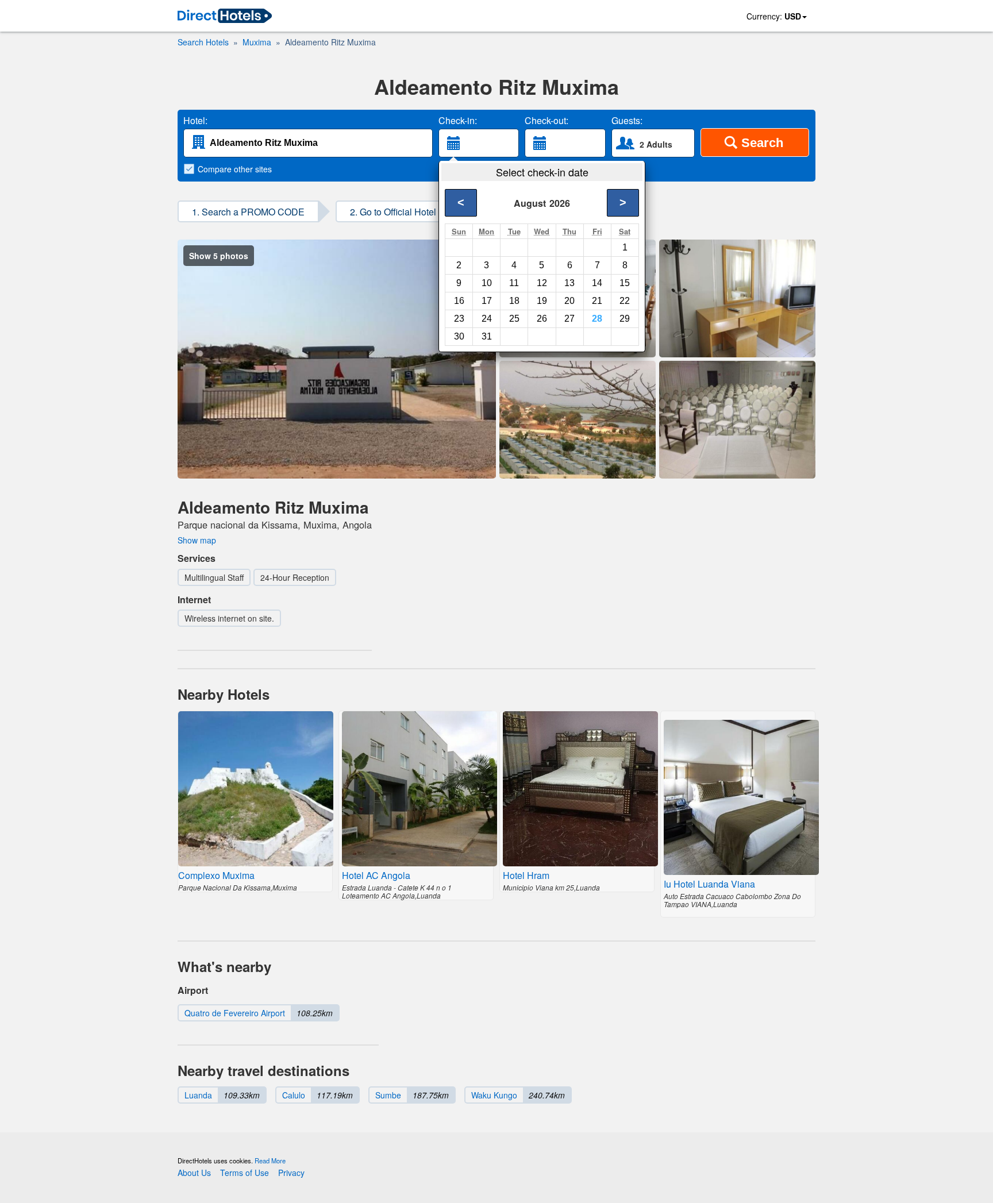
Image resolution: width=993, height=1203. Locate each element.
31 (487, 336)
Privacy (291, 1172)
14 (597, 283)
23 (459, 318)
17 (487, 301)
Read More (270, 1160)
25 (514, 318)
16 (459, 301)
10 (487, 283)
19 (542, 301)
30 (459, 336)
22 (624, 301)
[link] (225, 16)
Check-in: (457, 120)
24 (487, 318)
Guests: (626, 120)
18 (514, 301)
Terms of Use (244, 1172)
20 (569, 301)
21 (597, 301)
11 (514, 283)
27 (569, 318)
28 (597, 318)
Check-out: (546, 120)
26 (542, 318)
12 (542, 283)
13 (569, 283)
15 (624, 283)
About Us (194, 1172)
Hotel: (195, 120)
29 (624, 318)
